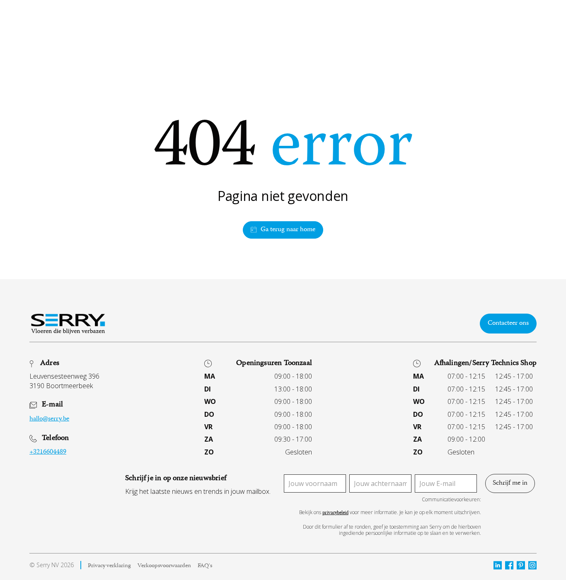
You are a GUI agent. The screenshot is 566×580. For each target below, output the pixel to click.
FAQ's (205, 566)
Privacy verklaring (109, 566)
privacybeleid (335, 513)
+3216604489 (47, 452)
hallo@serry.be (49, 419)
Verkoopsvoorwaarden (164, 566)
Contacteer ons (508, 324)
